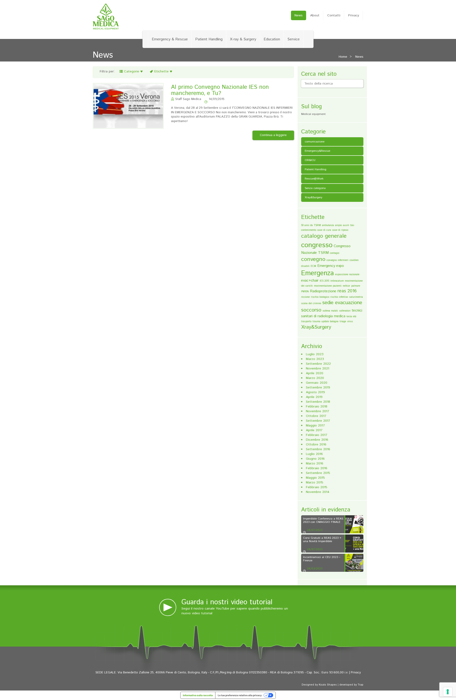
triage (343, 321)
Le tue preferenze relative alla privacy (240, 695)
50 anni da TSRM (311, 225)
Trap (360, 685)
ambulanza (328, 225)
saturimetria (356, 297)
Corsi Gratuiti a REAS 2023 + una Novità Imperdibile (322, 539)
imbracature (337, 281)
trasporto (306, 321)
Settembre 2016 (318, 449)
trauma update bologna (325, 321)
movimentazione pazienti (328, 286)
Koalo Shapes (328, 685)
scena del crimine (311, 303)
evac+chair (309, 280)
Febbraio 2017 (316, 435)
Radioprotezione (323, 291)
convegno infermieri (337, 260)
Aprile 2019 (314, 397)
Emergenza (317, 273)
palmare (355, 286)
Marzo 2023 (315, 359)
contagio (334, 253)
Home (343, 56)
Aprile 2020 (314, 373)
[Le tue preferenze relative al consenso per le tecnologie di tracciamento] (447, 691)
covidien (354, 260)
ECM (313, 266)
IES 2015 (324, 281)
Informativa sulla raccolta (198, 695)
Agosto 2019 (315, 392)
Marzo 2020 (315, 378)
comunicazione (314, 142)
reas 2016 (347, 291)
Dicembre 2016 (317, 439)
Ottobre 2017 (316, 416)
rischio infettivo (339, 297)
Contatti (333, 15)
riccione (305, 297)
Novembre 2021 (317, 368)
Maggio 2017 (315, 425)
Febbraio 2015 (316, 487)
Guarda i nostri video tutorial (226, 602)
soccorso (311, 310)
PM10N (305, 291)
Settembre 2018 (318, 401)
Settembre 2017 (318, 420)
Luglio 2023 (314, 354)
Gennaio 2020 (316, 382)
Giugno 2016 (315, 458)
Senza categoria (315, 188)
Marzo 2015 (314, 482)
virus (350, 321)
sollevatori (345, 311)
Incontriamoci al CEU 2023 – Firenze (321, 558)
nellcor (346, 286)
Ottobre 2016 (316, 444)
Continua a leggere (273, 135)
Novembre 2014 (317, 492)
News (298, 15)
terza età (351, 316)
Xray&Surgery (313, 197)
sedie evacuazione (342, 302)
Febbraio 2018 (316, 406)
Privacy (353, 15)
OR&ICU (310, 160)
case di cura (324, 230)
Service (293, 39)
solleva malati (330, 311)
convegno (313, 259)
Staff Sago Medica (188, 99)
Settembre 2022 (318, 363)
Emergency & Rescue (170, 39)
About (314, 15)
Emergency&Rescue (317, 151)
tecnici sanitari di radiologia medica (331, 313)
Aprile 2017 (314, 430)
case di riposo (340, 230)
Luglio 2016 (314, 454)
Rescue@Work (314, 179)
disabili (305, 266)
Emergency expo (330, 266)
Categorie (131, 71)
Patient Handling (209, 39)
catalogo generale (324, 236)
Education (272, 39)
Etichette (161, 71)
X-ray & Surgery (243, 39)
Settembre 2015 (318, 473)
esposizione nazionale (347, 274)
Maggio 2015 (315, 477)
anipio (338, 225)
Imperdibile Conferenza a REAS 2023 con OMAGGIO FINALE (323, 520)
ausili (346, 225)
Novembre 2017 (317, 411)
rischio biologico (320, 297)
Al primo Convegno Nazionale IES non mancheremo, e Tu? (220, 90)
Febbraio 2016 (316, 468)
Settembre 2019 (318, 387)
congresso (316, 245)
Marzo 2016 (314, 463)
